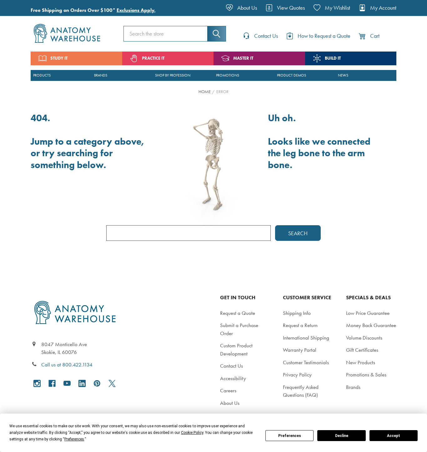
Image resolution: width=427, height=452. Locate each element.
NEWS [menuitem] (343, 75)
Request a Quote (237, 313)
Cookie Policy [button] (192, 432)
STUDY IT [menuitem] (59, 58)
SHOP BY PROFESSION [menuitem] (172, 75)
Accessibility (233, 378)
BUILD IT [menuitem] (333, 58)
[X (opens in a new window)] (112, 383)
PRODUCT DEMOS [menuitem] (291, 75)
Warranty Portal (299, 350)
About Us (229, 403)
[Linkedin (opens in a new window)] (82, 383)
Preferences (289, 436)
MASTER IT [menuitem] (243, 58)
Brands (353, 387)
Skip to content (19, 7)
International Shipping (306, 338)
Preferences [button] (74, 439)
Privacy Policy (297, 374)
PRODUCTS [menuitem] (42, 75)
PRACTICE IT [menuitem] (153, 58)
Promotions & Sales (366, 374)
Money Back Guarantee (371, 325)
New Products (360, 362)
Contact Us (231, 366)
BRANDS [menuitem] (100, 75)
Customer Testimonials (306, 362)
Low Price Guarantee (367, 313)
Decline (341, 436)
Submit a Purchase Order (239, 329)
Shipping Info (297, 313)
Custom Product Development (236, 349)
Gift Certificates (362, 350)
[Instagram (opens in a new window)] (37, 383)
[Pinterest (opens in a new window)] (97, 383)
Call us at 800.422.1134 (67, 364)
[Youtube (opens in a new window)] (67, 383)
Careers (228, 390)
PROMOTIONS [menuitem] (227, 75)
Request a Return (300, 325)
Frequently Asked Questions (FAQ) (301, 391)
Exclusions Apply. (136, 10)
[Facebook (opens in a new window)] (52, 383)
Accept (393, 436)
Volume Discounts (364, 338)
